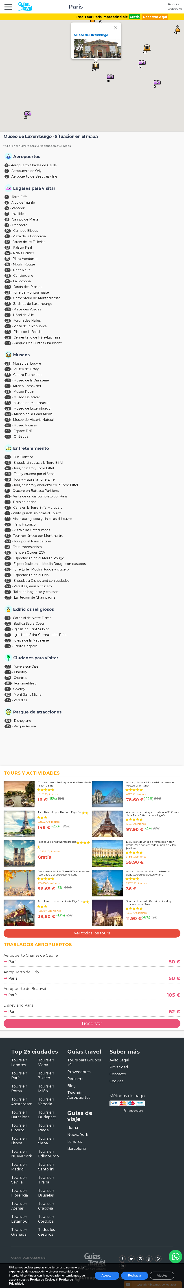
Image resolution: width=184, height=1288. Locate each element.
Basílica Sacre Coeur (29, 624)
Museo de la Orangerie (31, 380)
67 (8, 581)
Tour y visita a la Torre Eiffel (34, 479)
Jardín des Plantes (28, 287)
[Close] (115, 27)
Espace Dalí (22, 431)
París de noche (24, 502)
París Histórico (24, 524)
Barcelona (76, 1148)
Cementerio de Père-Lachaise (37, 337)
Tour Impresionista (27, 547)
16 (7, 264)
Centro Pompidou (27, 375)
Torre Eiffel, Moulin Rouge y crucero (41, 569)
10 (7, 231)
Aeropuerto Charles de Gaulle (34, 165)
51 (7, 491)
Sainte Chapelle (25, 646)
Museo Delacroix (26, 397)
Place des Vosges (27, 309)
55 (7, 513)
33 (7, 375)
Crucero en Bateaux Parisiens (36, 491)
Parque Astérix (24, 726)
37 (8, 397)
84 (8, 721)
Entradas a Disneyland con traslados (41, 581)
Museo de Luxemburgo (91, 35)
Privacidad (119, 1067)
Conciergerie (23, 276)
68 (8, 586)
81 (7, 689)
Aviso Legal (119, 1060)
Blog (71, 1086)
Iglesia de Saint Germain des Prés (39, 635)
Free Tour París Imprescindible (102, 17)
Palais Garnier (23, 253)
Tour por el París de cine (32, 541)
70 (8, 597)
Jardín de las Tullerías (29, 242)
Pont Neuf (21, 270)
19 (7, 281)
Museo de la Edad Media (33, 414)
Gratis (135, 17)
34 (8, 380)
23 (7, 304)
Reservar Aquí (155, 17)
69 (8, 592)
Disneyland (22, 721)
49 (8, 479)
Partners (75, 1079)
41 (7, 420)
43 (8, 431)
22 (7, 298)
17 (7, 270)
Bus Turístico (23, 457)
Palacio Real (22, 247)
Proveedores (78, 1072)
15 (7, 259)
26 (7, 321)
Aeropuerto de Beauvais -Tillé (34, 176)
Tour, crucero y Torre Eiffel (33, 468)
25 (7, 315)
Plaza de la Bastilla (28, 332)
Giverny (19, 689)
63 (7, 558)
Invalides (18, 214)
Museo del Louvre (27, 363)
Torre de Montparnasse (31, 292)
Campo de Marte (25, 219)
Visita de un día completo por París (40, 496)
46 (8, 463)
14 (7, 253)
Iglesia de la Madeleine (31, 640)
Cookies (116, 1081)
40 (8, 414)
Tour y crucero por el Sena (34, 474)
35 (7, 386)
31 (7, 363)
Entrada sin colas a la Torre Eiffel (38, 463)
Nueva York (77, 1134)
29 (8, 337)
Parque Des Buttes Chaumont (38, 343)
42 (8, 425)
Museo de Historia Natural (33, 420)
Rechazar (134, 1275)
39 (8, 408)
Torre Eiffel (20, 197)
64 (8, 564)
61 (7, 547)
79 (8, 678)
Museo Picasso (25, 425)
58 (8, 530)
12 (7, 242)
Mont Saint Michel (28, 695)
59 (7, 536)
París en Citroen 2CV (29, 552)
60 (8, 541)
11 (7, 236)
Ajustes (162, 1275)
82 (8, 695)
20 (8, 287)
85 (8, 726)
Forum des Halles (27, 321)
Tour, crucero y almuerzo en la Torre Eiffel (45, 485)
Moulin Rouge (24, 264)
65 (7, 569)
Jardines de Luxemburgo (32, 304)
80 (8, 683)
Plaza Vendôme (25, 259)
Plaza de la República (30, 326)
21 (7, 292)
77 (8, 666)
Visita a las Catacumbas (31, 530)
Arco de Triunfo (23, 203)
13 (7, 247)
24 (8, 309)
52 (7, 496)
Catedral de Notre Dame (32, 618)
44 (8, 437)
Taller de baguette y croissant (36, 592)
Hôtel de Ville (23, 315)
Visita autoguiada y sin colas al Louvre (42, 519)
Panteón (18, 208)
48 (8, 474)
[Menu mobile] (8, 7)
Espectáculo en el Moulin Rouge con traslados (49, 564)
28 (8, 332)
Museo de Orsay (26, 369)
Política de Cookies (42, 1280)
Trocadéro (19, 225)
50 (8, 485)
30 (8, 343)
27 (8, 326)
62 (7, 552)
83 (8, 700)
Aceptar (107, 1275)
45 (7, 457)
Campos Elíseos (25, 231)
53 (7, 502)
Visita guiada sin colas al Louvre (37, 513)
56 (7, 519)
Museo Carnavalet (27, 386)
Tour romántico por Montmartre (38, 536)
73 (8, 629)
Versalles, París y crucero (33, 586)
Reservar (92, 1023)
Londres (74, 1141)
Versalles (20, 700)
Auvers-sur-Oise (26, 666)
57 (7, 524)
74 (8, 635)
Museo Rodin (23, 392)
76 (8, 646)
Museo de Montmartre (32, 403)
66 (7, 575)
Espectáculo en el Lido (31, 575)
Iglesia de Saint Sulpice (31, 629)
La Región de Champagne (34, 597)
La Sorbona (22, 281)
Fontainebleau (25, 683)
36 (7, 392)
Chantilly (20, 672)
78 (8, 672)
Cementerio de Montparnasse (36, 298)
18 (7, 276)
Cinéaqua (21, 437)
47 (8, 468)
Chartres (20, 678)
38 (8, 403)
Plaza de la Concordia (29, 236)
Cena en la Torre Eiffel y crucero (38, 508)
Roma (72, 1127)
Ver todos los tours (92, 933)
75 (7, 640)
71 (7, 618)
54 (7, 508)
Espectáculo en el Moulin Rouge (38, 558)
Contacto (118, 1074)
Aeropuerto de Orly (26, 171)
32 (7, 369)
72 (8, 624)
